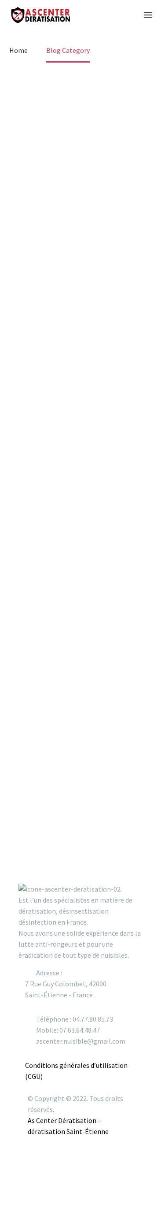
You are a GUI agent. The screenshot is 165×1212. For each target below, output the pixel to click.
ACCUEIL (95, 20)
